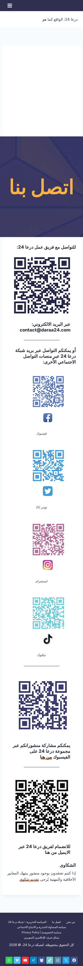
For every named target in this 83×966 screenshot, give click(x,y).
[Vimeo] (17, 960)
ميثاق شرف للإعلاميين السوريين (41, 937)
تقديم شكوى (29, 879)
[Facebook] (74, 960)
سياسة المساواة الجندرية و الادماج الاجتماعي (41, 927)
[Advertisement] (41, 87)
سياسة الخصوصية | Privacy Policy (41, 932)
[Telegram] (33, 960)
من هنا (46, 757)
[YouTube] (25, 960)
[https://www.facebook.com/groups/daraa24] (41, 960)
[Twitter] (65, 960)
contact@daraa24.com (45, 330)
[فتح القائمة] (9, 5)
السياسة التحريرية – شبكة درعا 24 (27, 922)
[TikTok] (49, 960)
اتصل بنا (56, 922)
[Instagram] (57, 960)
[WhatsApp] (9, 960)
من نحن (70, 922)
